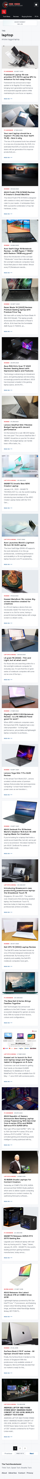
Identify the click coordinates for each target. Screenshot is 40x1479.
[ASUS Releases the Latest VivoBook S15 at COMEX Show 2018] (20, 1275)
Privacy (30, 1473)
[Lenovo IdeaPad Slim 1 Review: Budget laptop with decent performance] (20, 407)
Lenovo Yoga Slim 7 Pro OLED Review (17, 774)
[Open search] (4, 12)
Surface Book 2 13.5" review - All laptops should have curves (19, 1352)
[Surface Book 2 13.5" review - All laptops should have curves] (20, 1333)
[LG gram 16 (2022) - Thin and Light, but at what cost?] (20, 640)
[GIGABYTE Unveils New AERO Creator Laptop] (20, 466)
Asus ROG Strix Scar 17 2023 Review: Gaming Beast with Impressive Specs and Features (18, 368)
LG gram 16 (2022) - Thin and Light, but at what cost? (17, 659)
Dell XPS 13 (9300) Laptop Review (20, 947)
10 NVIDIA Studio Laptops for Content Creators (17, 1180)
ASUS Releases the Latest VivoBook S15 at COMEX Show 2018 (18, 1294)
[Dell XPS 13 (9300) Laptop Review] (20, 929)
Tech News (6, 16)
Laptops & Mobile (10, 480)
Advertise (12, 1473)
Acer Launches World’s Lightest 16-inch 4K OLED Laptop (19, 543)
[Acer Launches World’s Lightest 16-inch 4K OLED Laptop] (20, 525)
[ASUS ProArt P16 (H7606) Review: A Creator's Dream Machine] (20, 174)
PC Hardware (8, 71)
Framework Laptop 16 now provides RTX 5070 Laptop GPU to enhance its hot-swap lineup (20, 77)
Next (32, 1453)
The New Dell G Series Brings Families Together (17, 1002)
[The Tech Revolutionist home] (17, 4)
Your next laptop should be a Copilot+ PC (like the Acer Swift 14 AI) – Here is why (19, 135)
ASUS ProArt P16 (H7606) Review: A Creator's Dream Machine (19, 193)
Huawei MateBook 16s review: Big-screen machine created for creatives (20, 601)
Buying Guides (27, 16)
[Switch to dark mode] (36, 5)
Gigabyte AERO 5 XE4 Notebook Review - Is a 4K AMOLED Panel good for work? (18, 716)
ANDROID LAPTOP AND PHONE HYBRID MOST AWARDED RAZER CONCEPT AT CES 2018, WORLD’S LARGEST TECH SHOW (19, 1411)
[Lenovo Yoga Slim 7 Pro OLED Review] (20, 755)
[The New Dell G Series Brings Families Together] (20, 983)
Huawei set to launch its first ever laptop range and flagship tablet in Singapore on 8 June (18, 1059)
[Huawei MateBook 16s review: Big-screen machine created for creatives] (20, 581)
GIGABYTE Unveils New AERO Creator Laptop (17, 484)
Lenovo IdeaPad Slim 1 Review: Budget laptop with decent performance (18, 427)
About (4, 1473)
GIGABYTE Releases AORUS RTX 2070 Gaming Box (18, 1237)
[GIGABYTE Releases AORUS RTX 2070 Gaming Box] (20, 1218)
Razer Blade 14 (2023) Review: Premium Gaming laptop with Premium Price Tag (18, 309)
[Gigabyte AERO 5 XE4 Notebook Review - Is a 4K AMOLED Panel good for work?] (20, 696)
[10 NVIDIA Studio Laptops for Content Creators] (20, 1162)
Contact (21, 1473)
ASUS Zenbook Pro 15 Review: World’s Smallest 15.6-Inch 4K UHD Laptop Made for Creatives (20, 831)
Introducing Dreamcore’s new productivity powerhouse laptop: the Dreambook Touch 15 (19, 890)
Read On (6, 99)
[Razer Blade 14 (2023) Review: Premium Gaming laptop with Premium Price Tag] (20, 289)
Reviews (16, 16)
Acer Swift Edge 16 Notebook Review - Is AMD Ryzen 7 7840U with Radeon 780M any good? (18, 251)
